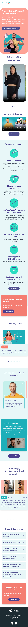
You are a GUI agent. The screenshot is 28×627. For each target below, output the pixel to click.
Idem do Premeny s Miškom (11, 28)
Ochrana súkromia (14, 617)
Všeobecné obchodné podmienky (14, 615)
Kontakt (14, 619)
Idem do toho (14, 134)
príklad (18, 163)
